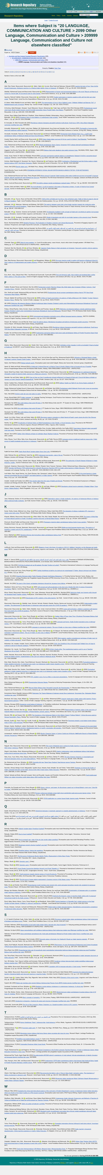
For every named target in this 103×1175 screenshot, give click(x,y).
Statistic (69, 15)
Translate (93, 17)
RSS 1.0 (88, 52)
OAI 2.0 (76, 1163)
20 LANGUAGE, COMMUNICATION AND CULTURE (27, 58)
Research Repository (13, 16)
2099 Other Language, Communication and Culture (30, 60)
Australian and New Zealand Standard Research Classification (27, 56)
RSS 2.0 (96, 52)
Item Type (58, 68)
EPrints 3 (63, 1163)
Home (53, 15)
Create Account (53, 20)
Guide (63, 15)
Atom (81, 52)
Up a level (9, 50)
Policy (58, 15)
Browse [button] (75, 15)
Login (46, 20)
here (92, 1162)
